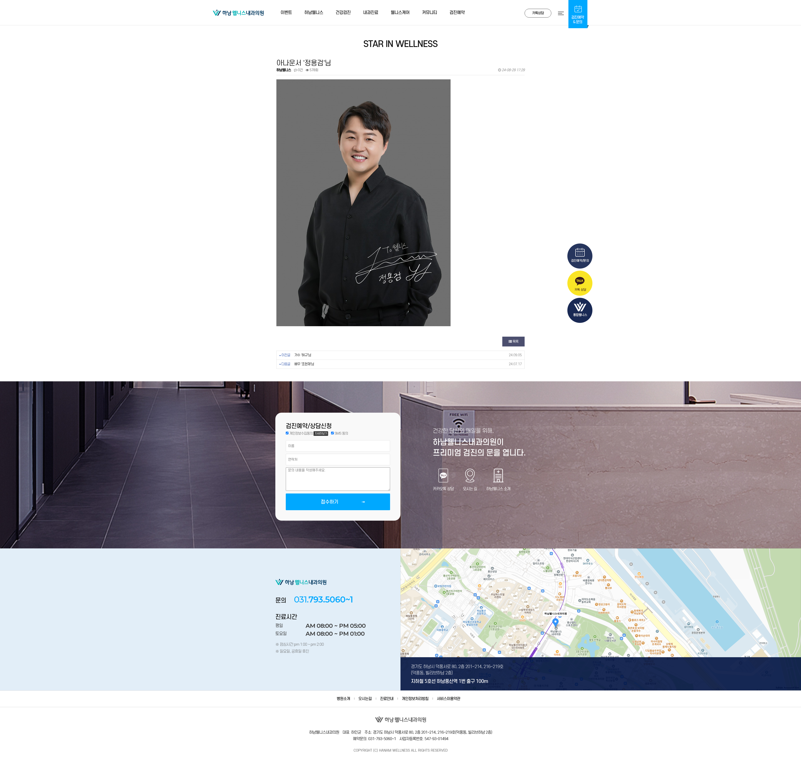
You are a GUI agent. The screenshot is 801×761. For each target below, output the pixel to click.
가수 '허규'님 (302, 355)
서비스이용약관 (448, 698)
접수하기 (329, 502)
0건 (300, 70)
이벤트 (286, 12)
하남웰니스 (313, 12)
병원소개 (343, 698)
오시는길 (365, 698)
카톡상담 (538, 13)
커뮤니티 (429, 12)
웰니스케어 (400, 12)
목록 (515, 341)
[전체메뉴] (558, 13)
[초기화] (795, 626)
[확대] (795, 612)
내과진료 (370, 12)
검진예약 (457, 12)
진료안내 (386, 698)
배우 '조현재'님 (304, 364)
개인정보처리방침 (415, 698)
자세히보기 (321, 433)
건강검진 (343, 12)
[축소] (795, 618)
